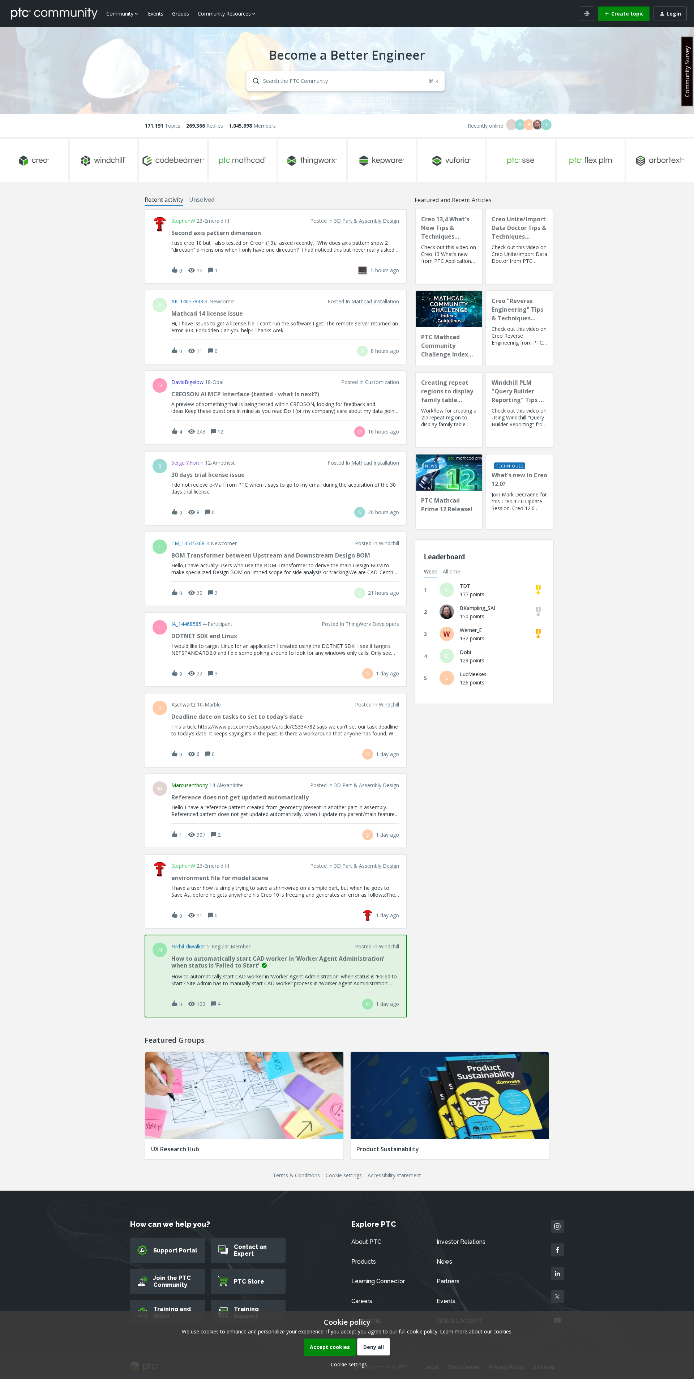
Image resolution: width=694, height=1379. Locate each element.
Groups (180, 13)
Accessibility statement (394, 1175)
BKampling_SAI (477, 608)
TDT (465, 585)
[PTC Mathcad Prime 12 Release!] (449, 492)
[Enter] (253, 81)
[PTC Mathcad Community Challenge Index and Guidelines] (449, 328)
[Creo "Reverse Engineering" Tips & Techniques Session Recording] (519, 328)
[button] (347, 1364)
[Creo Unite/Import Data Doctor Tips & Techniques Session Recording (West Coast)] (519, 247)
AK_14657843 (187, 301)
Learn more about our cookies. (476, 1331)
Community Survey (687, 71)
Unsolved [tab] (201, 200)
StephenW (183, 220)
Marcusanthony (189, 785)
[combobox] (345, 81)
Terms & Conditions (296, 1175)
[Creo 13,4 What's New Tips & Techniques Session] (449, 247)
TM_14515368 (188, 543)
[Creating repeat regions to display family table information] (449, 410)
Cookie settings (344, 1175)
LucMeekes (473, 674)
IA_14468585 (186, 624)
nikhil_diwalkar (188, 946)
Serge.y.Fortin (187, 462)
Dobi (465, 652)
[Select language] (587, 14)
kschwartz (183, 704)
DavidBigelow (187, 382)
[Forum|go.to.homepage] (54, 13)
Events (155, 13)
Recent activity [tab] (164, 200)
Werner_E (471, 630)
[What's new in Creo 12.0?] (519, 492)
